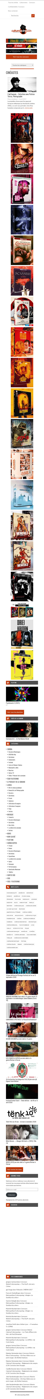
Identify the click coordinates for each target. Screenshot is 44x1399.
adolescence (19, 915)
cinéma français (29, 944)
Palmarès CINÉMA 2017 (24, 1290)
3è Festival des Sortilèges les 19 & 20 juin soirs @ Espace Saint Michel (21, 1080)
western (9, 905)
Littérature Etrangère (15, 803)
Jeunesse (11, 801)
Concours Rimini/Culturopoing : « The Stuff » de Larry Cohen (20, 1284)
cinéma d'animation (20, 922)
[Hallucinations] (22, 234)
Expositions (12, 856)
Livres (9, 785)
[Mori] (22, 601)
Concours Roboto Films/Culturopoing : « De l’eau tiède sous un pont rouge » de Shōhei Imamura (20, 1355)
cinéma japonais (20, 934)
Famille (31, 902)
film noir (18, 899)
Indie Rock (26, 899)
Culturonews (23, 2)
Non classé (11, 836)
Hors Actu (11, 825)
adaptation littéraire (13, 912)
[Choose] (22, 173)
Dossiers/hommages (14, 820)
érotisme (22, 909)
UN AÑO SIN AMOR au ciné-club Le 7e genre (19, 1039)
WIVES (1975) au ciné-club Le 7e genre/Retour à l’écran (21, 1163)
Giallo (9, 928)
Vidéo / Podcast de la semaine (17, 775)
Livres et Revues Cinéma (15, 765)
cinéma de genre (31, 905)
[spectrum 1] (22, 679)
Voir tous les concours (21, 57)
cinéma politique (30, 915)
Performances (13, 867)
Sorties (11, 811)
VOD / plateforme (13, 881)
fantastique (32, 922)
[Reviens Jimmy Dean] (22, 203)
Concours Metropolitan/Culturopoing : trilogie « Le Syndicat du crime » (19, 1295)
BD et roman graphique (15, 788)
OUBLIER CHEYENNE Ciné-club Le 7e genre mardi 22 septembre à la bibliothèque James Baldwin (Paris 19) (21, 998)
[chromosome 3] (22, 264)
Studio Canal (26, 896)
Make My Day (23, 902)
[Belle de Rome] (22, 325)
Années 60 (17, 896)
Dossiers (11, 793)
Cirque (10, 846)
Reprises (11, 770)
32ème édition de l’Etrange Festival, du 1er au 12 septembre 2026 (21, 976)
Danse (10, 848)
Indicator (10, 915)
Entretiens (11, 757)
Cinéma (9, 749)
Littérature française (14, 806)
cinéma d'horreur (29, 918)
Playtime (10, 840)
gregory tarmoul (11, 1282)
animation (29, 893)
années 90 (21, 893)
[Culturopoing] (21, 36)
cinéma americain (12, 947)
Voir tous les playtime (15, 712)
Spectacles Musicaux (14, 869)
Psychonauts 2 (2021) (13, 703)
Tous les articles (13, 2)
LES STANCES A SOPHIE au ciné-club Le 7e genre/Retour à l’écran (18, 1059)
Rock (16, 902)
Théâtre (11, 872)
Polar (10, 809)
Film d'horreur (24, 925)
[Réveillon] (22, 142)
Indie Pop (9, 902)
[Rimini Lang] (22, 618)
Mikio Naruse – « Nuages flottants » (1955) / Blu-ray (21, 1142)
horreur (9, 922)
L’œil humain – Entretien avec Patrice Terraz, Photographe (21, 95)
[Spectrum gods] (22, 509)
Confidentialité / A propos (16, 7)
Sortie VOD (11, 875)
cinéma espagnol (12, 925)
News (9, 833)
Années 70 (10, 934)
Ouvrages (11, 864)
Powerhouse (11, 918)
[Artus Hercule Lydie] (22, 539)
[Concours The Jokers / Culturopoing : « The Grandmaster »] (21, 51)
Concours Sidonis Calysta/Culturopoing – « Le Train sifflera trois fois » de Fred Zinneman (21, 1332)
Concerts (11, 817)
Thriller (9, 938)
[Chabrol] (22, 478)
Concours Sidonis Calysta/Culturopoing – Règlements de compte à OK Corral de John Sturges (21, 1363)
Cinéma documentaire (21, 938)
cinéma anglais (19, 905)
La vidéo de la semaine (15, 828)
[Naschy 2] (22, 387)
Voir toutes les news (14, 1169)
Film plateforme (13, 778)
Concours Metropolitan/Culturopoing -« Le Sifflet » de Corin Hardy (20, 1340)
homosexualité (12, 893)
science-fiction (18, 928)
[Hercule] (22, 570)
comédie (31, 931)
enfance (9, 896)
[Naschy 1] (22, 356)
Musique (10, 814)
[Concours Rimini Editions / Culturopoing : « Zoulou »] (21, 41)
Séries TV (11, 773)
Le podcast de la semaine (16, 782)
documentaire (31, 934)
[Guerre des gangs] (22, 417)
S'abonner (11, 1195)
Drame (20, 944)
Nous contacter (13, 11)
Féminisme (10, 899)
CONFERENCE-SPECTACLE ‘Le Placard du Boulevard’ (21, 1019)
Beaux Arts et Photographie (16, 790)
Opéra (10, 861)
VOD (8, 878)
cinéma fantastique (13, 941)
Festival (11, 762)
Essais (10, 798)
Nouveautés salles (13, 767)
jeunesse (34, 899)
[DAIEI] (22, 648)
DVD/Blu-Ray (12, 754)
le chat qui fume (12, 909)
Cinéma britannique (13, 931)
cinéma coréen (27, 912)
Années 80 (24, 931)
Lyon (32, 925)
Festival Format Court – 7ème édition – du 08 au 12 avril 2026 (22, 1101)
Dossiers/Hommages (14, 752)
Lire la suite (28, 108)
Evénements (12, 760)
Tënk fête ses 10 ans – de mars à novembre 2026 (21, 1121)
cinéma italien (11, 944)
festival (23, 941)
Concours (32, 2)
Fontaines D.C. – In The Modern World (17, 739)
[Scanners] (22, 295)
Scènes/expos (12, 843)
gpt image (9, 1290)
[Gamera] (22, 448)
